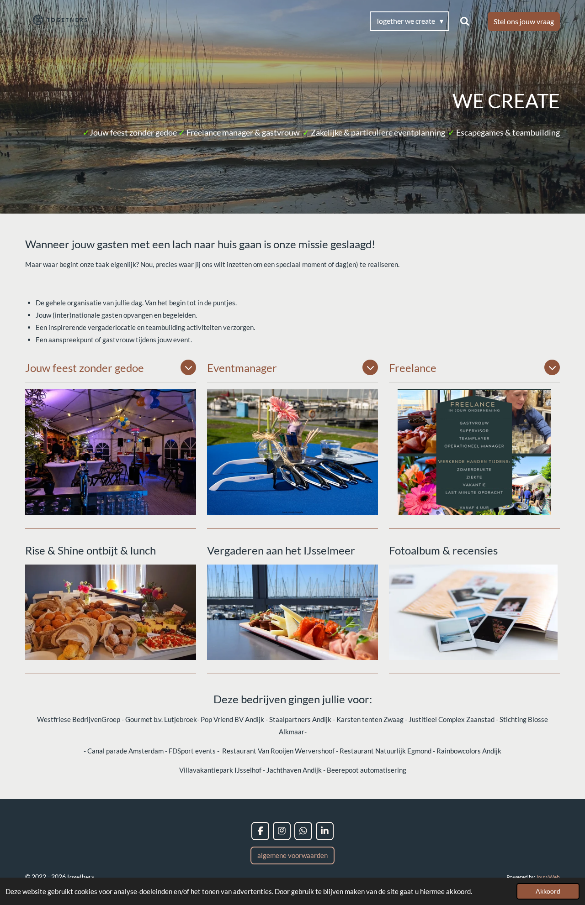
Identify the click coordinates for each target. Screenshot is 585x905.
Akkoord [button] (548, 891)
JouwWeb (548, 877)
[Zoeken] (465, 21)
